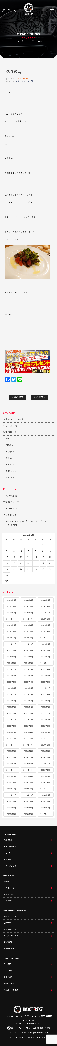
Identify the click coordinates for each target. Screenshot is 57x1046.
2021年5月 (11, 732)
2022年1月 (28, 713)
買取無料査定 (9, 948)
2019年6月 (45, 776)
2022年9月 (45, 694)
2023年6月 (45, 675)
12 (21, 557)
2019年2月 (11, 788)
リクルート (8, 970)
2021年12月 (45, 713)
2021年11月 (11, 719)
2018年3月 (45, 807)
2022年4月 (28, 707)
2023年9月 (45, 669)
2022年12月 (45, 688)
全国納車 (7, 922)
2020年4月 (28, 757)
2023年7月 (28, 675)
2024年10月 (28, 644)
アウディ (9, 451)
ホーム (14, 41)
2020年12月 (45, 738)
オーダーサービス (11, 935)
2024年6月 (45, 650)
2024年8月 (11, 650)
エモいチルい (10, 508)
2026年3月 (45, 606)
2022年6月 (45, 700)
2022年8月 (11, 700)
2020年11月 (11, 745)
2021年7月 (28, 726)
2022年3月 (45, 707)
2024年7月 (28, 650)
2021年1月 (28, 738)
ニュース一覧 (10, 425)
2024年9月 (45, 644)
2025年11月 (11, 619)
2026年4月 (28, 606)
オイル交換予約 (10, 846)
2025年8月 (11, 625)
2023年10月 (28, 669)
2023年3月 (45, 682)
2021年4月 (28, 732)
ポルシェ (10, 464)
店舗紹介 (7, 881)
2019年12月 (45, 763)
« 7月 (5, 580)
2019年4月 (28, 782)
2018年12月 (45, 788)
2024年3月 (45, 656)
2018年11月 (11, 795)
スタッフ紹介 (9, 894)
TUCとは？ (8, 900)
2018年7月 (28, 801)
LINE (9, 10)
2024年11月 (11, 644)
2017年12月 (45, 814)
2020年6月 (45, 751)
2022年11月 (11, 694)
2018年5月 (11, 807)
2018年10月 (28, 795)
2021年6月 (45, 726)
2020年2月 (11, 763)
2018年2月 (11, 814)
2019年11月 (11, 770)
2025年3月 (45, 631)
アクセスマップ (10, 888)
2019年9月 (45, 770)
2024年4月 (28, 656)
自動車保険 (8, 942)
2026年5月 (11, 606)
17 (6, 563)
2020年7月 (28, 751)
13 (28, 557)
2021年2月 (11, 738)
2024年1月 (28, 663)
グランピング (10, 514)
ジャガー (9, 457)
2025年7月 (28, 625)
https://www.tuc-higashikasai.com (31, 1032)
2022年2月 (11, 713)
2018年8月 (11, 801)
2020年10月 (28, 745)
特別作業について (11, 929)
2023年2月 (11, 688)
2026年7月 (28, 600)
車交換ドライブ (11, 501)
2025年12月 (45, 612)
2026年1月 (28, 612)
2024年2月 (11, 663)
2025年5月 (11, 631)
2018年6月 (45, 801)
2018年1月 (28, 814)
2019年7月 (28, 776)
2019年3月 (45, 782)
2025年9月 (45, 619)
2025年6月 (45, 625)
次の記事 (39, 397)
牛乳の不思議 (10, 495)
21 (35, 563)
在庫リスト (4, 10)
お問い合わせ (9, 983)
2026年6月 (45, 600)
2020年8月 (11, 751)
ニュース (7, 853)
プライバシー (9, 977)
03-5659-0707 (14, 10)
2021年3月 (45, 732)
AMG (7, 438)
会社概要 (7, 964)
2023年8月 (11, 675)
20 (28, 563)
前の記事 (18, 397)
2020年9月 (45, 745)
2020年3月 (45, 757)
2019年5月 (11, 782)
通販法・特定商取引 (12, 990)
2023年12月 (45, 663)
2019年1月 (28, 788)
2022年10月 (28, 694)
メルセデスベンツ (14, 477)
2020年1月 (28, 763)
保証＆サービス (10, 916)
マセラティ (11, 470)
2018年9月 (45, 795)
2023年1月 (28, 688)
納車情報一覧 (10, 432)
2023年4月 (28, 682)
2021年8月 (11, 726)
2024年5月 (11, 656)
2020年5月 (11, 757)
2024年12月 (45, 637)
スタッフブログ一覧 (24, 81)
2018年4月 (28, 807)
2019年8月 (11, 776)
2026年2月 (11, 612)
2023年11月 (11, 669)
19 (21, 563)
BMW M (9, 445)
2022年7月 (28, 700)
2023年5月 (11, 682)
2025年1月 (28, 637)
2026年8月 (11, 600)
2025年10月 (28, 619)
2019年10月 (28, 770)
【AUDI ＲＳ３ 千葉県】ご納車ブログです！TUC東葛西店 (26, 523)
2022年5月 (11, 707)
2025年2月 (11, 637)
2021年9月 (45, 719)
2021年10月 (28, 719)
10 (6, 557)
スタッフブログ (27, 41)
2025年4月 (28, 631)
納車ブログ (8, 859)
